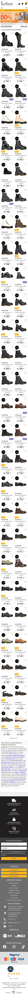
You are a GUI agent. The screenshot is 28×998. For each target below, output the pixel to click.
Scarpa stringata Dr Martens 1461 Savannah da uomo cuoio (21, 652)
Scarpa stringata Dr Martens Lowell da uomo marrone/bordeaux (21, 417)
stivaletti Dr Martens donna (14, 757)
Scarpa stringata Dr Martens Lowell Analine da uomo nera (7, 417)
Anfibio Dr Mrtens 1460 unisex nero (21, 390)
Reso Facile (14, 813)
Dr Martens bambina (8, 780)
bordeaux (12, 782)
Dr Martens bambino (19, 779)
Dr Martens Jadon (16, 760)
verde (6, 782)
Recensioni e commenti (14, 893)
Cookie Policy (14, 897)
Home (2, 24)
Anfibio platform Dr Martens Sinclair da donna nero (7, 103)
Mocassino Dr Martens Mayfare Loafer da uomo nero (21, 495)
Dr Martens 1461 (16, 764)
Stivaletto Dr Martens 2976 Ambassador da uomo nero (7, 443)
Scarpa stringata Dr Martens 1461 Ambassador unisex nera (21, 599)
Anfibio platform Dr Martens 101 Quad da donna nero (7, 469)
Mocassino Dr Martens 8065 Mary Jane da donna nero (21, 678)
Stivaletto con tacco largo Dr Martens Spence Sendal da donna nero (21, 260)
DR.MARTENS (5, 49)
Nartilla (24, 774)
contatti (10, 926)
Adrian (20, 767)
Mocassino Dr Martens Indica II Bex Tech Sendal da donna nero (7, 338)
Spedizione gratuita (14, 804)
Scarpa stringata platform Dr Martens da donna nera (7, 286)
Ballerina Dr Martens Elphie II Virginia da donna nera (7, 704)
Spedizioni (14, 885)
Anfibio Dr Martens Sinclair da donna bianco (7, 129)
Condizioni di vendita (14, 890)
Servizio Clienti (14, 831)
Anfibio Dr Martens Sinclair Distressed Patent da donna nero (7, 155)
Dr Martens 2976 (10, 758)
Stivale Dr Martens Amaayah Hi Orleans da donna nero (21, 51)
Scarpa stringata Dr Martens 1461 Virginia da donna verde (7, 652)
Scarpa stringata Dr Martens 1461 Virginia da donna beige (21, 730)
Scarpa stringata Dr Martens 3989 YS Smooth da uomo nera (7, 521)
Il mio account (14, 870)
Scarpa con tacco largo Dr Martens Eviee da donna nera (21, 312)
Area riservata (14, 876)
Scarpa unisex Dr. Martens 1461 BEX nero (7, 495)
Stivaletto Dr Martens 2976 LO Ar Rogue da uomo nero (7, 547)
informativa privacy (16, 851)
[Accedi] (19, 4)
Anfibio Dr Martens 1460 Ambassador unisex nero (21, 364)
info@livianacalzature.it (14, 922)
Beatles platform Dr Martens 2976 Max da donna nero (7, 51)
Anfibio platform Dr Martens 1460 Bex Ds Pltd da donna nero (21, 77)
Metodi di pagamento (14, 883)
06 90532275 (11, 919)
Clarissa (17, 774)
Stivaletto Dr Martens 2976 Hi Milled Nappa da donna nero (7, 260)
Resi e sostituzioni (14, 888)
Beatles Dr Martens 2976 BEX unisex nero (21, 208)
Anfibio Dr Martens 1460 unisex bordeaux (21, 573)
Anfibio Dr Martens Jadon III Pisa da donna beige (21, 129)
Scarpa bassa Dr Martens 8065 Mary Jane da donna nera (7, 730)
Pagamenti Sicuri (14, 822)
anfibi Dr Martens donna (16, 755)
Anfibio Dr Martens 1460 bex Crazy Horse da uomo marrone (21, 234)
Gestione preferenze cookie (14, 900)
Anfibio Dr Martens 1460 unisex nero (21, 286)
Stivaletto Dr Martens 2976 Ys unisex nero (21, 469)
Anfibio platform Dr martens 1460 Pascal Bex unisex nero (21, 181)
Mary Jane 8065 (5, 769)
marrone (22, 772)
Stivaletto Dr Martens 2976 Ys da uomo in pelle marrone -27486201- (21, 443)
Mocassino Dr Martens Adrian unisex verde (7, 573)
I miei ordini (14, 873)
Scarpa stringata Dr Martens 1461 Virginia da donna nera (21, 626)
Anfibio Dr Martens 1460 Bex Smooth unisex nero (7, 208)
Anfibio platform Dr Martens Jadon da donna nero (21, 103)
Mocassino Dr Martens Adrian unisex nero (21, 547)
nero (16, 772)
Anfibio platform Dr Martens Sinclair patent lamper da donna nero (7, 77)
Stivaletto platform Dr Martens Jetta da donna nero (21, 155)
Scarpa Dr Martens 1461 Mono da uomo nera (7, 626)
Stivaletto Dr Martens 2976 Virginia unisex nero (7, 312)
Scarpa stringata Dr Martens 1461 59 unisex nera (7, 678)
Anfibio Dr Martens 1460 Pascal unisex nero (7, 364)
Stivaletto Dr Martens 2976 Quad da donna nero (7, 181)
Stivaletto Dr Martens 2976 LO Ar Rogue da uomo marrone (21, 521)
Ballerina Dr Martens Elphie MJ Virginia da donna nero (21, 704)
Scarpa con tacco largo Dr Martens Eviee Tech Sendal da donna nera (21, 338)
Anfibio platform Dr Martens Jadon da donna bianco (7, 234)
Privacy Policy (14, 895)
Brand (5, 24)
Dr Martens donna (10, 752)
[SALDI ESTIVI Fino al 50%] (14, 17)
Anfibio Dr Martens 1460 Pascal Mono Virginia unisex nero (7, 390)
